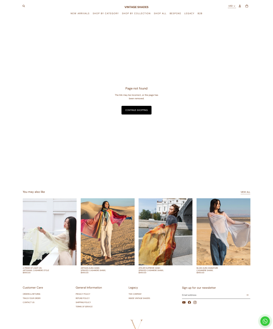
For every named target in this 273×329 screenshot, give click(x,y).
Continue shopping (136, 110)
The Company (135, 294)
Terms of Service (84, 306)
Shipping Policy (83, 302)
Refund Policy (83, 298)
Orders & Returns (31, 294)
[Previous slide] (27, 231)
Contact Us (28, 302)
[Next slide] (72, 231)
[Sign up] (247, 295)
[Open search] (23, 6)
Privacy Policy (83, 294)
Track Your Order (31, 298)
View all (245, 192)
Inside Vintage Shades (139, 298)
